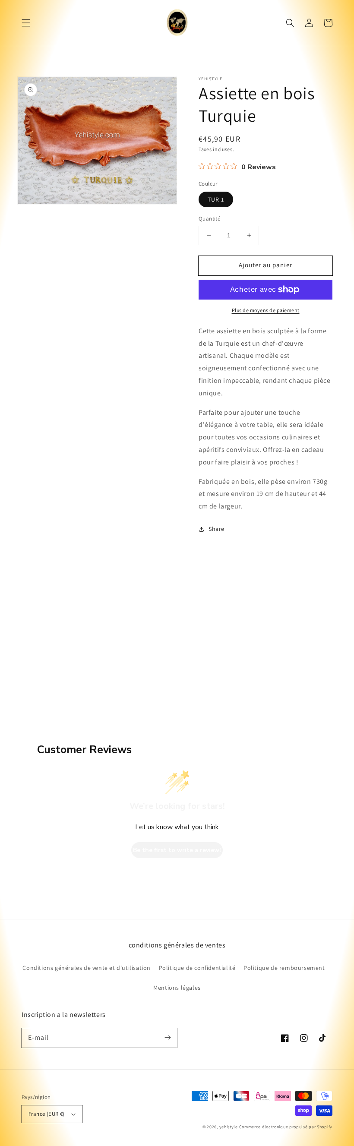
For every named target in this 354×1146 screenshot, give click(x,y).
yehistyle (228, 1127)
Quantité (209, 218)
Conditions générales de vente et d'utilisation (86, 968)
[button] (25, 22)
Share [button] (216, 529)
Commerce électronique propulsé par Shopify (285, 1127)
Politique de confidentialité (197, 968)
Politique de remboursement (284, 968)
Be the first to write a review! (177, 850)
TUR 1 (216, 199)
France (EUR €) (46, 1114)
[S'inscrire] (167, 1037)
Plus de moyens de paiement (266, 310)
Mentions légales (177, 987)
